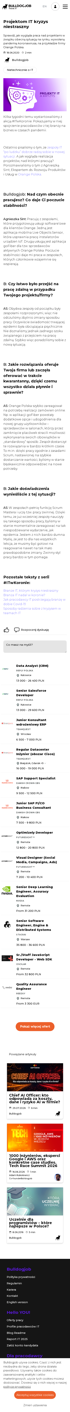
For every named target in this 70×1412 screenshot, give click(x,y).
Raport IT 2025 (17, 1339)
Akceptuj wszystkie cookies (35, 1395)
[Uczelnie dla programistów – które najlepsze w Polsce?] (35, 1201)
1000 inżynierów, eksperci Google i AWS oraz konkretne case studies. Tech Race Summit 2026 (34, 1160)
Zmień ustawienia (35, 1405)
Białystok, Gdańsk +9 (31, 763)
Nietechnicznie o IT (20, 70)
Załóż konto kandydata (22, 1345)
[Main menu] (65, 7)
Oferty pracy (15, 1320)
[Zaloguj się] (55, 6)
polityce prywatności (17, 1386)
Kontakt (12, 1296)
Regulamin (14, 1283)
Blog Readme (16, 1333)
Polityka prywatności (21, 1277)
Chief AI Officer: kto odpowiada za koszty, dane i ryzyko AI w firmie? (34, 1098)
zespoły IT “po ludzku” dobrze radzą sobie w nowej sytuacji (34, 152)
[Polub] (6, 629)
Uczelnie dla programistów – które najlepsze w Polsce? (30, 1222)
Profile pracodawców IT (23, 1326)
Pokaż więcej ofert (35, 1026)
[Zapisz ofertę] (67, 665)
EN (45, 6)
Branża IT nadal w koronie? (24, 595)
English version (17, 1302)
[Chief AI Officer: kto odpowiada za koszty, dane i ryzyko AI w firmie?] (35, 1077)
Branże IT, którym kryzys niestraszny (30, 590)
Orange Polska (29, 174)
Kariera (11, 1289)
